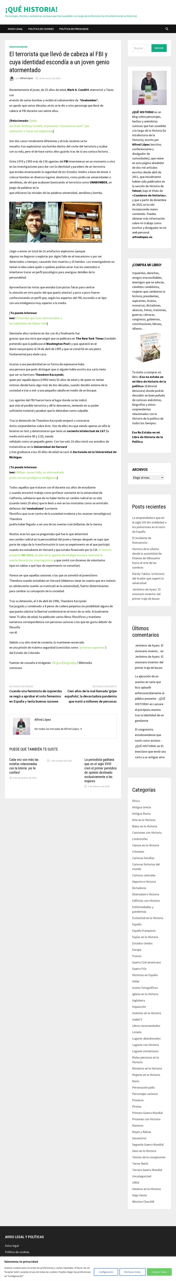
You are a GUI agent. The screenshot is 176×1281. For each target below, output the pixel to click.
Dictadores (139, 888)
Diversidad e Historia (145, 894)
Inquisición (139, 1007)
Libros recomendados (146, 1026)
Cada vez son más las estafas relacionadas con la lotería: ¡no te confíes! (23, 766)
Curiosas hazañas (143, 858)
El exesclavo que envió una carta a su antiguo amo (150, 751)
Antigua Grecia (141, 807)
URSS (135, 1183)
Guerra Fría (139, 969)
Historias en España (145, 975)
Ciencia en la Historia (145, 845)
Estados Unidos (142, 943)
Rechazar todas (132, 1271)
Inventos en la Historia (146, 1013)
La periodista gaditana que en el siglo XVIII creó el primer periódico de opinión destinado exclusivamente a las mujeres (100, 770)
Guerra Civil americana (146, 962)
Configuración (106, 1271)
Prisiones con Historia (146, 1119)
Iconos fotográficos (145, 988)
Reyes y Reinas (141, 1132)
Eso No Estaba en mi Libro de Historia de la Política (147, 437)
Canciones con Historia (147, 833)
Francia (136, 956)
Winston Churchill (143, 1202)
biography (69, 663)
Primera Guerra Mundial (147, 1113)
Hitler (135, 981)
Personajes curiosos (145, 1094)
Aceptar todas (159, 1271)
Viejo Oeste (139, 1195)
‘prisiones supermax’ (92, 647)
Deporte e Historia (144, 882)
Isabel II (137, 1019)
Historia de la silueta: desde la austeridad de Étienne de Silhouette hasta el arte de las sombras (147, 558)
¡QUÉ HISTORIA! (31, 9)
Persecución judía (143, 1087)
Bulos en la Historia (144, 826)
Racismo (137, 1125)
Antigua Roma (141, 813)
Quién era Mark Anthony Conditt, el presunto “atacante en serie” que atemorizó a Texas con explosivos (49, 126)
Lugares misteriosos (145, 1051)
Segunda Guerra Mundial (147, 1144)
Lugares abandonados (146, 1038)
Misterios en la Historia (147, 1068)
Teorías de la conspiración (149, 1157)
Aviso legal (15, 29)
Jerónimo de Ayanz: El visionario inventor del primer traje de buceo (146, 594)
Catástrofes (140, 839)
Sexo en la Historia (144, 1151)
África (136, 801)
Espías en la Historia (145, 937)
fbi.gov (56, 663)
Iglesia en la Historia (145, 994)
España (136, 924)
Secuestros (139, 1138)
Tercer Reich (140, 1163)
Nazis (135, 1081)
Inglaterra (138, 1000)
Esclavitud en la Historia (147, 918)
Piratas (136, 1106)
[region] (88, 1268)
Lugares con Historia (145, 1045)
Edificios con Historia (146, 901)
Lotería (136, 1032)
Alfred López (26, 78)
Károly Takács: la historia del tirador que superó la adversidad (148, 578)
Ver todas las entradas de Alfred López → (58, 728)
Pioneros (138, 1100)
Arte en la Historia (143, 820)
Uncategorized (18, 46)
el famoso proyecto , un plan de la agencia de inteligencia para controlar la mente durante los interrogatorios (60, 555)
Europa (136, 950)
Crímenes (138, 852)
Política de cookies (41, 29)
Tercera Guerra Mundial (147, 1170)
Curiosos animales (144, 875)
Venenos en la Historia (146, 1189)
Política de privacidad (74, 29)
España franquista (144, 931)
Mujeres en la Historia (146, 1075)
